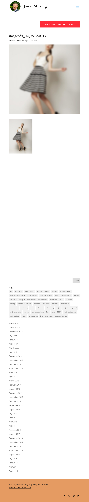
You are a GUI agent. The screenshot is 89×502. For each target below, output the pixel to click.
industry (12, 304)
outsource (40, 308)
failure (61, 300)
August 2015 (14, 409)
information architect (24, 304)
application (18, 291)
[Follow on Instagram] (73, 496)
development (31, 300)
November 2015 (16, 397)
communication (66, 296)
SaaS (47, 312)
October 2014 (15, 446)
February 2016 (15, 385)
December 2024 (15, 331)
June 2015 (13, 417)
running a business (38, 312)
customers (13, 300)
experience (53, 300)
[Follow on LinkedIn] (78, 496)
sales (53, 312)
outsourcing (50, 308)
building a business (43, 291)
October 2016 (15, 364)
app (11, 291)
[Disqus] (44, 183)
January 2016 (14, 389)
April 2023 (13, 344)
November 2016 (16, 360)
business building (65, 291)
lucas (13, 40)
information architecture (42, 304)
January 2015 (14, 434)
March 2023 (14, 348)
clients (57, 296)
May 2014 (13, 467)
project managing (15, 312)
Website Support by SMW (20, 487)
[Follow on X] (69, 496)
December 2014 (15, 438)
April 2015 (13, 426)
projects (26, 312)
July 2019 (13, 352)
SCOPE (59, 312)
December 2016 (15, 356)
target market (33, 316)
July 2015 (13, 413)
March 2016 (14, 380)
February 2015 (15, 430)
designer (22, 300)
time (41, 316)
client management (46, 296)
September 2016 (16, 368)
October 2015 (15, 401)
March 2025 (14, 323)
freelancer (69, 300)
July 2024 (13, 335)
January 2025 (14, 327)
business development (17, 296)
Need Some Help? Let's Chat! (60, 24)
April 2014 (13, 471)
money (32, 308)
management (14, 308)
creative (76, 296)
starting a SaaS (14, 316)
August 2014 (14, 454)
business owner (32, 296)
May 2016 (13, 372)
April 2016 (13, 376)
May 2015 (13, 421)
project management (70, 308)
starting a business (70, 312)
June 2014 (13, 462)
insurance (55, 304)
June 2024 (13, 339)
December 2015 (15, 393)
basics (32, 291)
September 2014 (16, 450)
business (54, 291)
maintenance (65, 304)
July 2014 (13, 458)
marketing (24, 308)
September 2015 (16, 405)
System (24, 316)
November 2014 (16, 442)
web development (61, 316)
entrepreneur (42, 300)
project (58, 308)
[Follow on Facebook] (64, 496)
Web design (49, 316)
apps (26, 291)
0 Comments (32, 40)
